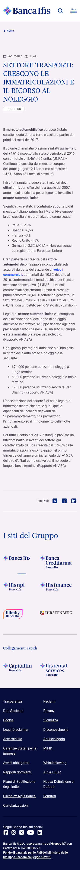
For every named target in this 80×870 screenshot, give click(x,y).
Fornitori (49, 796)
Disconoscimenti (55, 730)
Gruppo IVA (58, 843)
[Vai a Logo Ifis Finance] (58, 589)
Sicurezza (50, 720)
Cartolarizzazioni (16, 805)
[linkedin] (39, 832)
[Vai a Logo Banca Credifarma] (58, 562)
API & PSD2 (52, 772)
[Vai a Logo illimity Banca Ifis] (21, 615)
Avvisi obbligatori (16, 763)
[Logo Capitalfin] (21, 670)
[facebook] (5, 832)
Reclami (49, 701)
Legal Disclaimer (15, 730)
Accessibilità (12, 739)
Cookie (8, 720)
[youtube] (30, 832)
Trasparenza (12, 701)
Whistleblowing (54, 763)
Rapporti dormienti (17, 772)
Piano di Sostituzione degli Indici (19, 784)
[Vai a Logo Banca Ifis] (21, 562)
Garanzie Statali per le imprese (19, 750)
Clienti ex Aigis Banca (19, 796)
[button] (60, 10)
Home (10, 30)
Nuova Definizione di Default (58, 784)
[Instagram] (13, 832)
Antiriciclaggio (54, 739)
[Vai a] (21, 589)
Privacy (48, 711)
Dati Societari (13, 711)
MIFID (47, 748)
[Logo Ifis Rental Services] (58, 670)
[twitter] (21, 832)
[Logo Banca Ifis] (26, 11)
